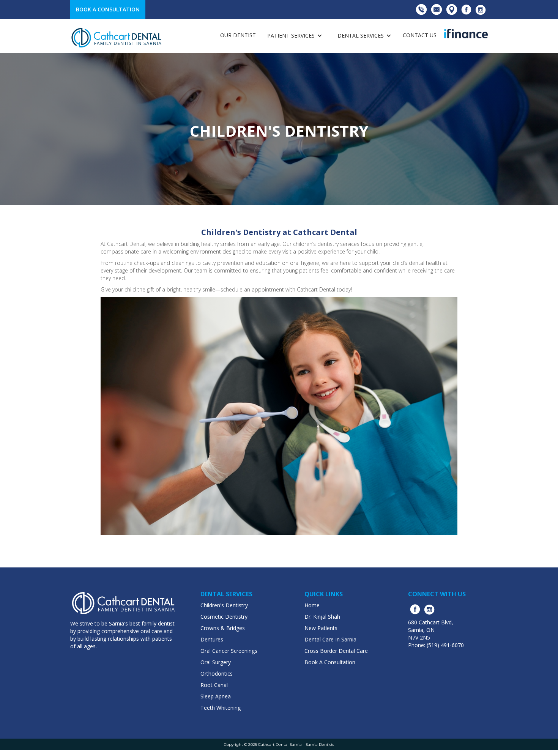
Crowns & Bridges (222, 628)
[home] (116, 38)
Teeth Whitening (220, 707)
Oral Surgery (215, 662)
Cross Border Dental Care (336, 650)
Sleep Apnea (215, 696)
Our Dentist (238, 35)
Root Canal (214, 685)
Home (312, 605)
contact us (420, 35)
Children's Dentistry (224, 605)
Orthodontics (216, 673)
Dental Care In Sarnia (330, 639)
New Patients (320, 628)
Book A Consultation (329, 662)
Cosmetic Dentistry (223, 616)
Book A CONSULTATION (108, 9)
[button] (295, 35)
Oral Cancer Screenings (228, 650)
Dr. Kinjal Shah (322, 616)
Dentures (211, 639)
